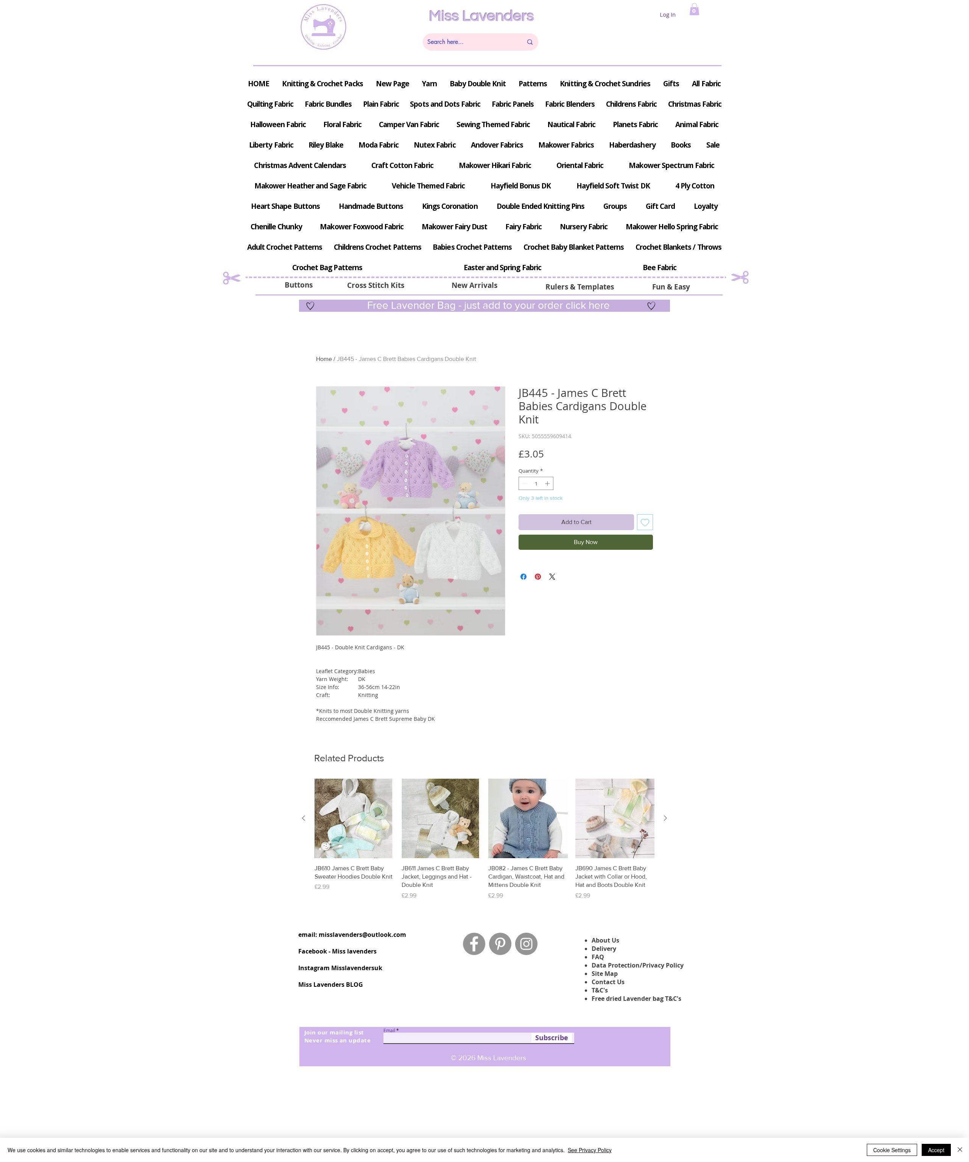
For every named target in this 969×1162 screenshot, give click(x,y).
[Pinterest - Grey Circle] (500, 944)
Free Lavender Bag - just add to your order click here (487, 305)
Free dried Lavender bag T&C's (636, 998)
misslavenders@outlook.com (362, 934)
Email (389, 1030)
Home (324, 359)
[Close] (959, 1150)
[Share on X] (552, 576)
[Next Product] (665, 818)
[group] (484, 839)
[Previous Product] (303, 818)
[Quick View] (354, 818)
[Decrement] (524, 483)
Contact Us (608, 982)
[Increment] (548, 483)
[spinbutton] (536, 483)
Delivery (604, 948)
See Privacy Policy (590, 1150)
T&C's (600, 990)
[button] (694, 9)
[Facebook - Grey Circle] (474, 944)
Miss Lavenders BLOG (330, 984)
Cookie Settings (892, 1150)
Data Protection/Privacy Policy (638, 965)
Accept (936, 1150)
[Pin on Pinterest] (537, 576)
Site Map (605, 973)
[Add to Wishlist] (645, 522)
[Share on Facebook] (523, 576)
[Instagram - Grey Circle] (526, 944)
